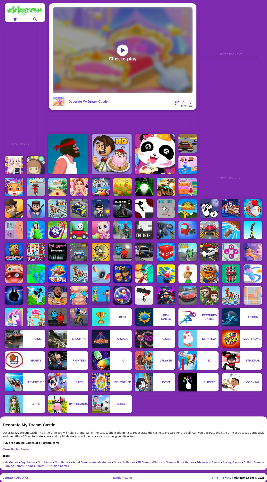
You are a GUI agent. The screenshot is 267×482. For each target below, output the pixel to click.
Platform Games (164, 462)
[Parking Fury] (209, 252)
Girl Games (45, 462)
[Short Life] (68, 154)
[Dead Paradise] (166, 187)
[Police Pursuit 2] (144, 252)
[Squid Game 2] (231, 273)
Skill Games (63, 462)
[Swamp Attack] (144, 273)
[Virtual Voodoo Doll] (253, 252)
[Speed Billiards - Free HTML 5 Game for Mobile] (101, 187)
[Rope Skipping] (36, 187)
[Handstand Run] (253, 230)
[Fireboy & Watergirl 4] (57, 317)
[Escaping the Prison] (166, 208)
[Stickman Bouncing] (36, 295)
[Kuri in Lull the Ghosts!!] (36, 165)
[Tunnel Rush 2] (57, 273)
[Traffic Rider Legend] (187, 252)
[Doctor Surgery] (79, 295)
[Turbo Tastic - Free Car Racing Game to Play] (79, 252)
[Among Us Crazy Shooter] (187, 230)
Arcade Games (102, 462)
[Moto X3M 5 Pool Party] (231, 295)
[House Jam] (253, 295)
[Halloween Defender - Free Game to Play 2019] (122, 187)
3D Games (144, 462)
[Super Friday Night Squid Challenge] (166, 295)
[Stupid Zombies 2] (101, 252)
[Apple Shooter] (187, 273)
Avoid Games (81, 462)
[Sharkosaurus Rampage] (166, 230)
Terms (214, 477)
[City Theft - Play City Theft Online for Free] (101, 208)
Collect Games (253, 462)
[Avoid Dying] (144, 295)
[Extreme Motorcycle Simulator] (79, 317)
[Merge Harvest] (36, 317)
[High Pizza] (187, 165)
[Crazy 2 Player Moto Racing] (122, 230)
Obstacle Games (125, 462)
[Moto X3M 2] (79, 273)
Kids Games (11, 462)
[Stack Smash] (166, 273)
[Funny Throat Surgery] (14, 273)
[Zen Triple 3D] (122, 295)
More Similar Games (16, 449)
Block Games (186, 462)
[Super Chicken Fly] (253, 208)
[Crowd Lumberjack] (36, 273)
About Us (22, 477)
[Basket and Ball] (209, 273)
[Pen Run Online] (253, 273)
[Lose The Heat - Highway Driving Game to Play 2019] (187, 143)
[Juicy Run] (101, 273)
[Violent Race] (209, 230)
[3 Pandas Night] (209, 208)
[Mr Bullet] (36, 208)
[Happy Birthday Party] (155, 154)
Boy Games (28, 462)
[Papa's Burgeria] (122, 273)
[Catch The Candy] (57, 230)
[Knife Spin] (231, 230)
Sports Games (35, 466)
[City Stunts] (187, 295)
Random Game (123, 477)
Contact (8, 477)
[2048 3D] (166, 252)
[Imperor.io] (14, 230)
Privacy (226, 477)
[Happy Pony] (14, 317)
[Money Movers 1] (231, 208)
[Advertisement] (20, 83)
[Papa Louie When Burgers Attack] (14, 252)
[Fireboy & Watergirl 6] (122, 252)
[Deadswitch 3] (122, 208)
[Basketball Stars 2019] (57, 295)
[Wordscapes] (231, 252)
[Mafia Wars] (14, 208)
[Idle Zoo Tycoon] (187, 208)
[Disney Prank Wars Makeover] (14, 165)
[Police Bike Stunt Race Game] (79, 208)
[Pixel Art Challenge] (36, 252)
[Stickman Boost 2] (144, 208)
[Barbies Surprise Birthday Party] (79, 187)
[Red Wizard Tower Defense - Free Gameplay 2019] (57, 252)
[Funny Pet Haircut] (14, 187)
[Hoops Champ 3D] (57, 187)
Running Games (13, 466)
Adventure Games (208, 462)
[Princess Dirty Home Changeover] (187, 187)
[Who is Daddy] (36, 230)
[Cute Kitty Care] (101, 230)
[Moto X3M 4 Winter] (57, 208)
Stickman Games (58, 466)
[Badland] (14, 295)
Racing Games (232, 462)
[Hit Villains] (101, 295)
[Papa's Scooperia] (112, 154)
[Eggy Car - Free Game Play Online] (79, 230)
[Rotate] (144, 230)
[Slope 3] (144, 187)
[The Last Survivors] (209, 295)
